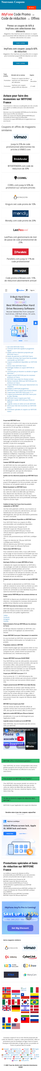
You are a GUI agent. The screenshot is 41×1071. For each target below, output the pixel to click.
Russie (15, 1060)
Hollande (9, 1051)
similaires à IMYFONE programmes (18, 388)
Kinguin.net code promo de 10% (20, 204)
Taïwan (17, 1056)
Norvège (8, 1058)
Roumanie (18, 1051)
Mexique (26, 1053)
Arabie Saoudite (27, 1056)
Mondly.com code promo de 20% (20, 220)
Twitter (5, 615)
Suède (34, 1058)
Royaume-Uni (16, 1049)
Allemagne (35, 1049)
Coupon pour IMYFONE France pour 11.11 (20, 392)
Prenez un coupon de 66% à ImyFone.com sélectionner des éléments (20, 28)
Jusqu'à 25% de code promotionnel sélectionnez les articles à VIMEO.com (20, 147)
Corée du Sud (7, 1056)
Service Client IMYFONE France (16, 366)
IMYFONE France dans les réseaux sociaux (20, 379)
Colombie (6, 1055)
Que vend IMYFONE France (15, 347)
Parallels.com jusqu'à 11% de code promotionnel (20, 260)
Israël (37, 1056)
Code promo (25, 1060)
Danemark (17, 1058)
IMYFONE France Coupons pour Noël (18, 398)
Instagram (6, 619)
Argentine (15, 1055)
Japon (37, 1055)
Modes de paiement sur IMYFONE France (20, 356)
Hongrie (26, 1058)
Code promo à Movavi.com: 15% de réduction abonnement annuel (20, 279)
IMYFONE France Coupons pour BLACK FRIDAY (22, 390)
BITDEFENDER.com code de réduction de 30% (20, 167)
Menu (32, 8)
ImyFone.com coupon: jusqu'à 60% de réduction (20, 50)
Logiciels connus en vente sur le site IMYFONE (21, 404)
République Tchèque (14, 1053)
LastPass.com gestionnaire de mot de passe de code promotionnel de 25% (20, 240)
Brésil (30, 1055)
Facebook (6, 617)
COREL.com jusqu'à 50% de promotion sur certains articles (20, 186)
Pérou (23, 1055)
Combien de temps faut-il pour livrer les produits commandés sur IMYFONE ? (22, 359)
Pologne (26, 1049)
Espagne (6, 1049)
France (27, 1051)
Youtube (5, 621)
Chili (33, 1053)
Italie (34, 1051)
